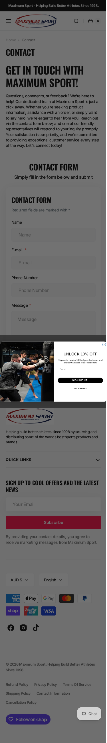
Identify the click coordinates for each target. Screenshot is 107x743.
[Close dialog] (102, 344)
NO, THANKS (78, 389)
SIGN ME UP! (78, 380)
